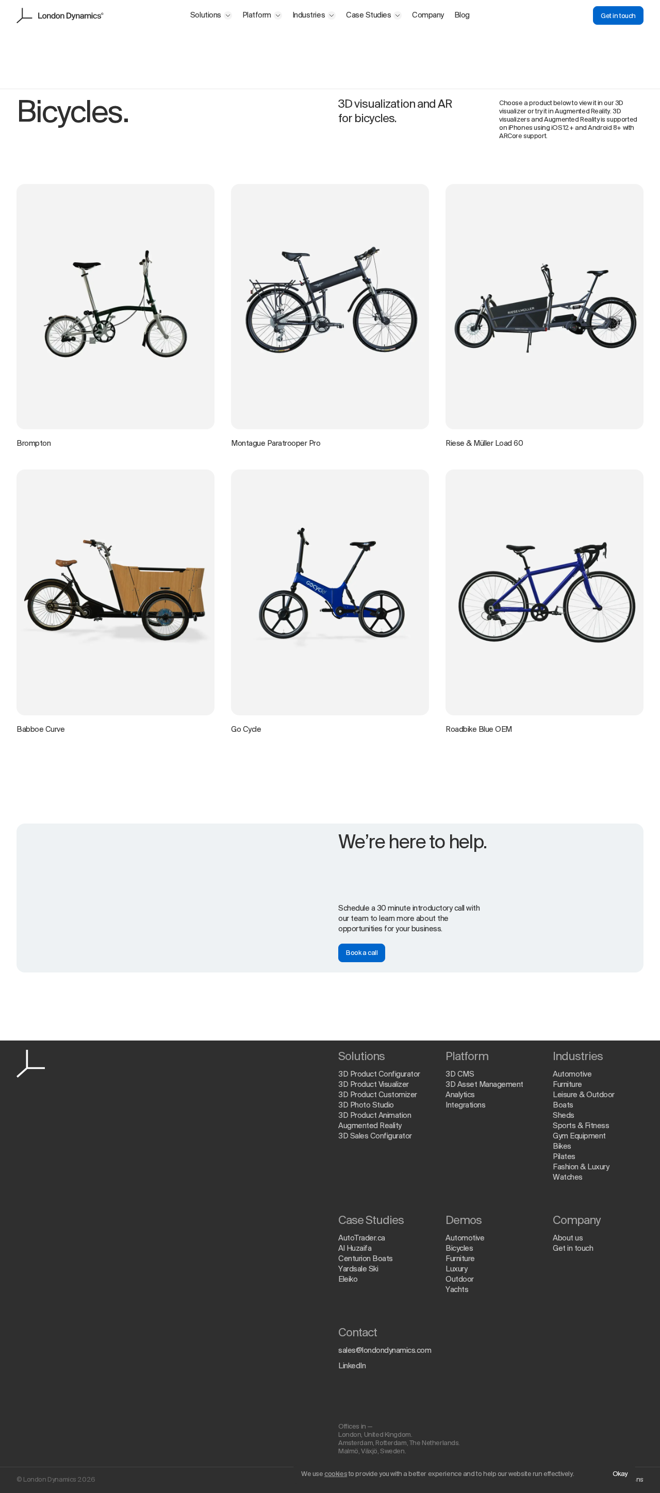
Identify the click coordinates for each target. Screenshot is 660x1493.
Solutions (205, 15)
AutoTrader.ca (361, 1238)
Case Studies (368, 15)
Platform (256, 15)
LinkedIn (352, 1366)
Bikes (562, 1147)
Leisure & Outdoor (584, 1095)
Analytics (460, 1095)
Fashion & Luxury (581, 1167)
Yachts (457, 1290)
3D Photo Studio (366, 1105)
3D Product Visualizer (373, 1085)
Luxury (456, 1269)
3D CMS (460, 1074)
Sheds (563, 1116)
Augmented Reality (370, 1126)
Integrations (465, 1105)
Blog (462, 15)
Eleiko (347, 1280)
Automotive (572, 1074)
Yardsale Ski (358, 1269)
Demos (464, 1221)
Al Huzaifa (354, 1249)
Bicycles (459, 1249)
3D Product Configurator (379, 1074)
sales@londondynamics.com (384, 1351)
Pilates (564, 1157)
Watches (568, 1177)
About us (568, 1238)
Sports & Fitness (581, 1126)
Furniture (567, 1085)
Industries (308, 15)
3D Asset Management (484, 1085)
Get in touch (618, 16)
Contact (357, 1333)
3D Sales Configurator (375, 1136)
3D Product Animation (374, 1116)
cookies (335, 1474)
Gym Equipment (579, 1136)
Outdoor (460, 1280)
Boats (563, 1105)
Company (428, 15)
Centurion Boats (365, 1259)
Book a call (361, 953)
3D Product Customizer (377, 1095)
